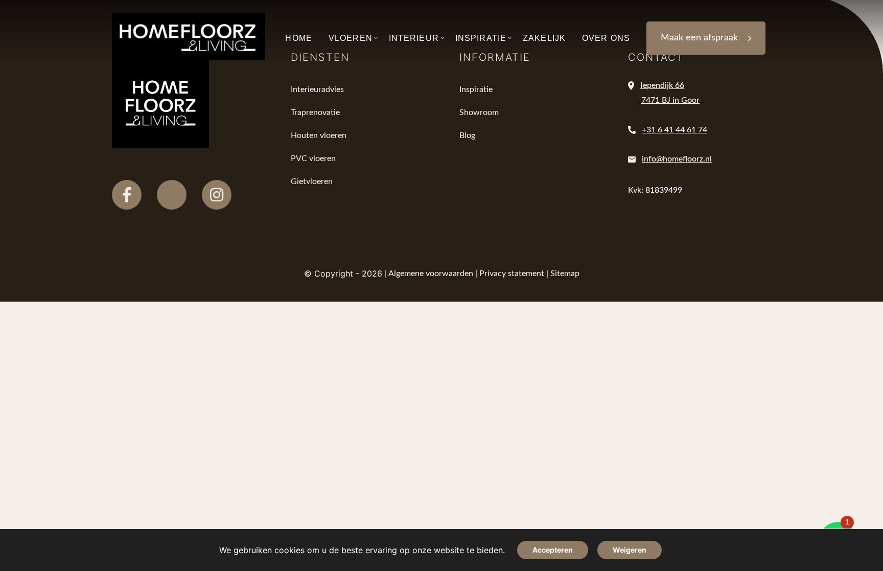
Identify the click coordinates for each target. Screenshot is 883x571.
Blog (467, 135)
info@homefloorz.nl (677, 159)
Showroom (479, 112)
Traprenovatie (315, 112)
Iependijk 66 (662, 85)
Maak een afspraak (699, 37)
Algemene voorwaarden (430, 273)
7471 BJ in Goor (670, 100)
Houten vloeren (318, 135)
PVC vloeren (313, 158)
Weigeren (629, 549)
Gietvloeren (312, 181)
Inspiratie (476, 89)
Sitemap (564, 273)
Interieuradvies (317, 89)
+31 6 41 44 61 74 (674, 130)
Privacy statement (511, 273)
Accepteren (552, 549)
